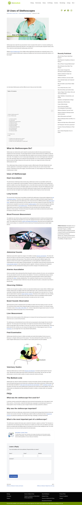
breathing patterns (32, 204)
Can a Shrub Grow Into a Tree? (64, 87)
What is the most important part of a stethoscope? (19, 141)
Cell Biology (50, 2)
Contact (61, 498)
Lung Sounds (12, 120)
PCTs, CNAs (18, 307)
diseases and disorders (41, 255)
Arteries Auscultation (13, 124)
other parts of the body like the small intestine (29, 384)
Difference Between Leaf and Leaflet (65, 77)
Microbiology (62, 2)
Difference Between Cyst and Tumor (65, 110)
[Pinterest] (62, 10)
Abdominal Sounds (13, 122)
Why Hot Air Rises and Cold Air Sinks (66, 89)
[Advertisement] (30, 71)
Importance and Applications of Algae (66, 99)
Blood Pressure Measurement (15, 121)
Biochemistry (38, 2)
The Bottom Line (11, 133)
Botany (44, 2)
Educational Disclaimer (47, 500)
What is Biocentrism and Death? (64, 116)
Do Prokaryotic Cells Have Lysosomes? (66, 124)
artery (15, 278)
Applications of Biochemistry (64, 102)
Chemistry (9, 496)
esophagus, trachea (47, 384)
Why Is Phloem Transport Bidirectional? (66, 63)
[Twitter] (65, 10)
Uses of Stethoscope (12, 115)
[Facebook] (68, 10)
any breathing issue (23, 205)
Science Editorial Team (29, 493)
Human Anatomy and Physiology (25, 13)
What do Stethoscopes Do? (13, 114)
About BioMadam (45, 493)
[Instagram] (71, 10)
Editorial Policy (45, 496)
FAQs (9, 135)
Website (40, 453)
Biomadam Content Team (13, 13)
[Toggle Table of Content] (51, 111)
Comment (11, 458)
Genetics (56, 2)
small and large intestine (12, 264)
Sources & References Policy (48, 498)
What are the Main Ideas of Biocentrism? (66, 122)
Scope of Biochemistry (62, 104)
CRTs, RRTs (23, 307)
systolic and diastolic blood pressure (30, 221)
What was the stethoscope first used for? (17, 138)
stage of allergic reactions (27, 293)
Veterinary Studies (14, 130)
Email (25, 453)
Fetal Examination (13, 129)
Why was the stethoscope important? (16, 139)
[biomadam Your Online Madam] (14, 3)
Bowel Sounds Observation (15, 126)
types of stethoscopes (15, 51)
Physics (8, 498)
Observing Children (13, 125)
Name (10, 453)
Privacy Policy (62, 493)
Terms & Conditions (63, 496)
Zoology (68, 2)
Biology (32, 2)
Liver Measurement (13, 128)
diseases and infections (30, 370)
